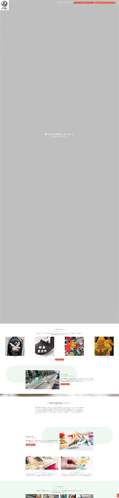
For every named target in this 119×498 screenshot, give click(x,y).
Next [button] (118, 347)
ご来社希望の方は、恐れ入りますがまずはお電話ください (105, 2)
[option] (15, 347)
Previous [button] (0, 347)
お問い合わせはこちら (84, 2)
